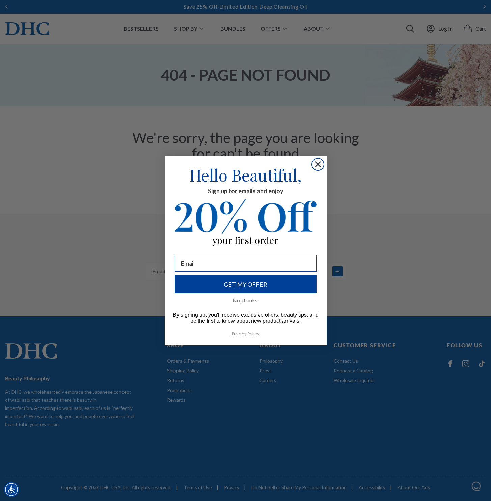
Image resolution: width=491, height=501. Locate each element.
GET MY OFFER (245, 284)
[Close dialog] (318, 164)
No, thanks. (245, 300)
